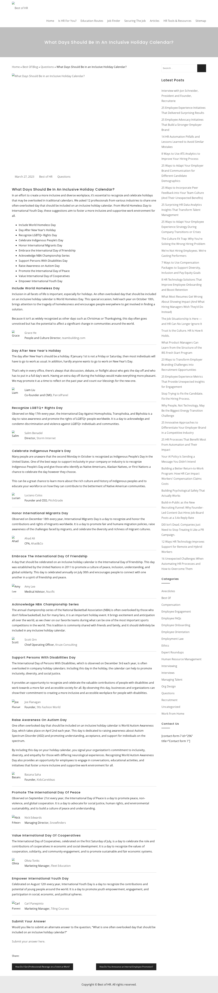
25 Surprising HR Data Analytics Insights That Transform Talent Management (181, 210)
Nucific (50, 591)
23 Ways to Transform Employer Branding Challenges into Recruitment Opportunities (182, 365)
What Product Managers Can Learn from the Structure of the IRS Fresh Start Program (181, 348)
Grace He (30, 333)
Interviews (168, 673)
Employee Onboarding (175, 625)
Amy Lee (30, 586)
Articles (154, 21)
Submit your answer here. (28, 941)
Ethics (165, 645)
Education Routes (92, 21)
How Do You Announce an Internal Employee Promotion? (126, 966)
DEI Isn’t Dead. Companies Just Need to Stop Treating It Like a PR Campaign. (182, 530)
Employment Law (172, 639)
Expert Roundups (172, 652)
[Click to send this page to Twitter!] (27, 956)
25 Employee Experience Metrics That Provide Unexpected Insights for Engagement (183, 382)
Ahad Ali (30, 538)
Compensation (170, 605)
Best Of (166, 598)
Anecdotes (168, 591)
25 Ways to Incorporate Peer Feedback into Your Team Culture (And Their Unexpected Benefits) (182, 193)
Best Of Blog (30, 67)
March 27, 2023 (24, 176)
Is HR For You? (67, 21)
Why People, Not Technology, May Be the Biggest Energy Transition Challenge (183, 411)
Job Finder (113, 21)
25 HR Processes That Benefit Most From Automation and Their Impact (183, 445)
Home (50, 21)
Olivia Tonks (32, 860)
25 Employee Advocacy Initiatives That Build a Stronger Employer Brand (182, 125)
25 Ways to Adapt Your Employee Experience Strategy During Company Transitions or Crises (182, 227)
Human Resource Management (181, 659)
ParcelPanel (60, 395)
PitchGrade (55, 500)
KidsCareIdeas (46, 780)
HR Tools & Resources (177, 21)
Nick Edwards (33, 817)
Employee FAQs (171, 618)
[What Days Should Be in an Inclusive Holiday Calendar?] (84, 122)
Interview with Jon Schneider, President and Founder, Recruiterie (179, 96)
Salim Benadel (34, 433)
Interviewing (169, 666)
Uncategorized (170, 707)
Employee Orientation (175, 632)
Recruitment (169, 700)
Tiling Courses (60, 908)
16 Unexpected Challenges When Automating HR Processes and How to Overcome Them (182, 564)
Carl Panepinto (34, 903)
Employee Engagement (176, 611)
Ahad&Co (37, 543)
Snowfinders (58, 823)
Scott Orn (31, 639)
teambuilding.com (73, 338)
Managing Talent (171, 679)
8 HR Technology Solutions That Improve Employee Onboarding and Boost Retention (181, 285)
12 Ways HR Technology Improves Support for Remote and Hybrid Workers (182, 547)
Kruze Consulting (66, 645)
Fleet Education (61, 866)
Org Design (168, 686)
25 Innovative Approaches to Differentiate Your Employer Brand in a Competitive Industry (183, 428)
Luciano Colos (33, 495)
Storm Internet (46, 438)
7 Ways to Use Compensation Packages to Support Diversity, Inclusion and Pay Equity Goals (181, 268)
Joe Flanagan (33, 702)
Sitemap (201, 21)
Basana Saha (33, 774)
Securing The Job (135, 21)
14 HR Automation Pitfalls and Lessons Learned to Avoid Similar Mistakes (182, 142)
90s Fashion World (48, 707)
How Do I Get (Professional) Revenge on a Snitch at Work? (42, 966)
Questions (47, 67)
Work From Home (172, 713)
